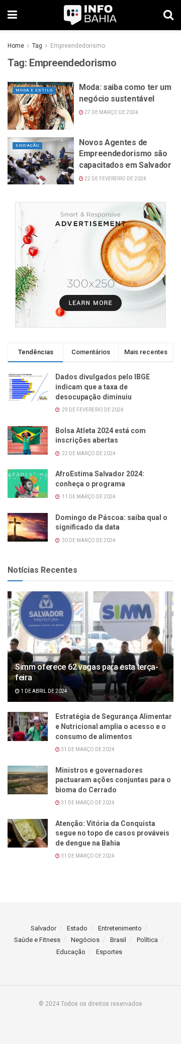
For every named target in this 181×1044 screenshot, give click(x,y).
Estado (77, 928)
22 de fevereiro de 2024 (114, 178)
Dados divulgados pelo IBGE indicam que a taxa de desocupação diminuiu (102, 386)
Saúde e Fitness (37, 940)
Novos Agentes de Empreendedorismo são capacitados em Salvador (125, 154)
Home (16, 45)
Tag (37, 45)
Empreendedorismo (77, 45)
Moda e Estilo (34, 90)
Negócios (85, 940)
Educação (27, 145)
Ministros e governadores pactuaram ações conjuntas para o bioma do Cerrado (113, 780)
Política (147, 940)
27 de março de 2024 (110, 112)
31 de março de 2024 (87, 749)
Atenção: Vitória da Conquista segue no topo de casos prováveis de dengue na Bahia (112, 833)
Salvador (43, 928)
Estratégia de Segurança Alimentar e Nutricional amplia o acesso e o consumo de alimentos (113, 726)
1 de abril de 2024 (43, 691)
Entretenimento (120, 928)
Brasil (118, 940)
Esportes (109, 952)
